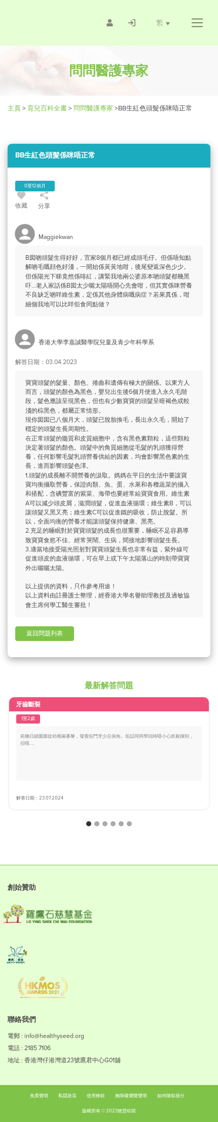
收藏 (21, 205)
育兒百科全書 (47, 108)
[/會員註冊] (109, 23)
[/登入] (132, 23)
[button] (197, 22)
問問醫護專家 (93, 108)
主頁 (15, 108)
